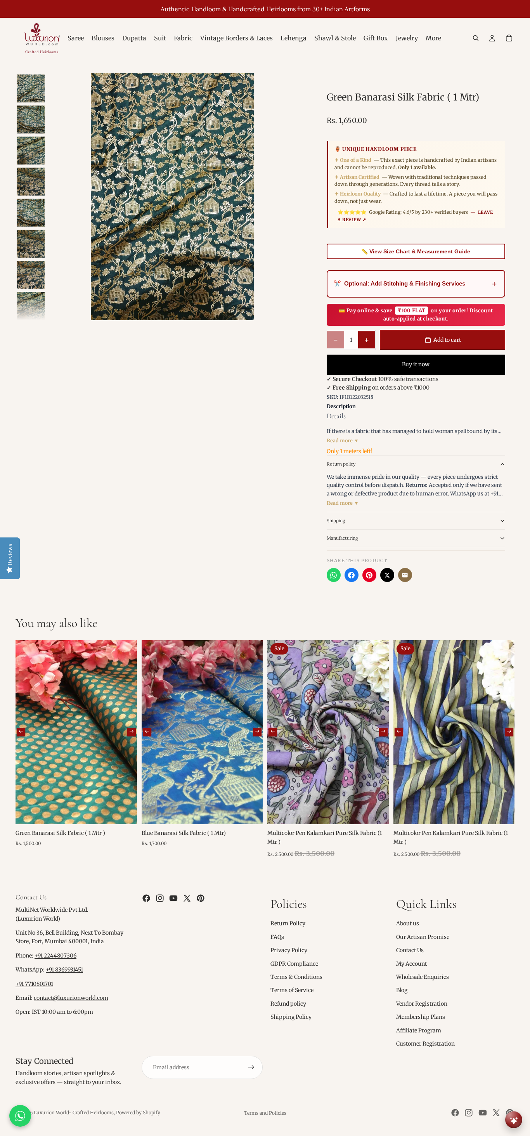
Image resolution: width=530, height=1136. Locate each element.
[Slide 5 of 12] (31, 213)
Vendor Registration (421, 1003)
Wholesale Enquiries (422, 976)
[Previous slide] (21, 732)
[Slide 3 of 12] (31, 151)
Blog (401, 990)
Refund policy (288, 1003)
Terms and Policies (265, 1113)
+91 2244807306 (55, 955)
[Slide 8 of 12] (31, 306)
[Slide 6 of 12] (31, 244)
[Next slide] (131, 732)
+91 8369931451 (64, 969)
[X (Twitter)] (387, 575)
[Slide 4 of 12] (31, 182)
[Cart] (509, 38)
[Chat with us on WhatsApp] (20, 1116)
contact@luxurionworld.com (71, 997)
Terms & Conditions (296, 976)
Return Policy (287, 923)
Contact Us (410, 950)
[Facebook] (352, 575)
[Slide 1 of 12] (31, 88)
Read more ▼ (343, 440)
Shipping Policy (291, 1016)
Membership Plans (420, 1016)
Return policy (341, 464)
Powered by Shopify (138, 1112)
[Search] (475, 38)
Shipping (336, 520)
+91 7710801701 (34, 983)
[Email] (405, 575)
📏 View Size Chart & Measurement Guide (415, 251)
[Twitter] (187, 898)
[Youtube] (173, 898)
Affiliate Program (418, 1030)
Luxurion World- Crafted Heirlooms (74, 1112)
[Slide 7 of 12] (31, 275)
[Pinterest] (369, 575)
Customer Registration (425, 1043)
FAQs (277, 936)
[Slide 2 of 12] (31, 119)
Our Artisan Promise (422, 936)
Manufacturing (342, 538)
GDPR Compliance (294, 963)
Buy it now (416, 364)
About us (407, 923)
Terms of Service (291, 990)
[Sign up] (251, 1067)
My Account (411, 963)
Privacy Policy (288, 950)
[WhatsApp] (334, 575)
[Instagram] (160, 898)
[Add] (125, 812)
